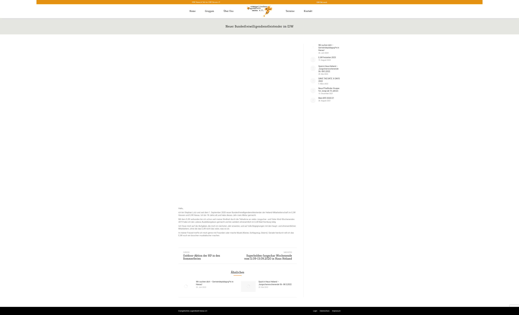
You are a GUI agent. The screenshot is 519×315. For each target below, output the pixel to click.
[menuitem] (192, 11)
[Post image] (185, 286)
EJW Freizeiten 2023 (327, 57)
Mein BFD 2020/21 (326, 98)
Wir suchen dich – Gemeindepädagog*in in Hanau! (214, 283)
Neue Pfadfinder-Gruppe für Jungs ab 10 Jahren (328, 89)
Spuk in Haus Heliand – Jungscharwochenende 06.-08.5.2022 (275, 283)
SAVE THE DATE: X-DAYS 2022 (329, 79)
